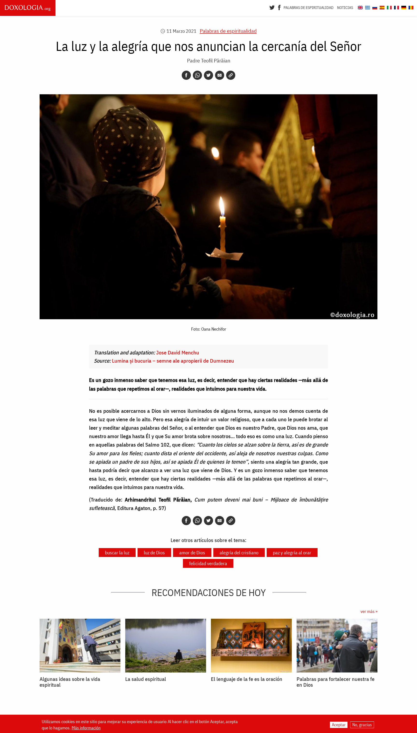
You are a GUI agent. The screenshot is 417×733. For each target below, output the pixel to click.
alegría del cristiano (239, 552)
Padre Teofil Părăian (208, 60)
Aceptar (339, 724)
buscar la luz (117, 552)
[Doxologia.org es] (381, 6)
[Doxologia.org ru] (374, 6)
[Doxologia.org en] (360, 6)
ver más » (369, 611)
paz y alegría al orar (292, 552)
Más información (86, 728)
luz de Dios (154, 552)
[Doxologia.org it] (389, 6)
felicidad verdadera (208, 563)
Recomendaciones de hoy (209, 592)
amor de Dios (192, 552)
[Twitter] (272, 7)
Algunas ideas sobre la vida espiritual (70, 682)
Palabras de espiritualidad (309, 7)
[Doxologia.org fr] (396, 6)
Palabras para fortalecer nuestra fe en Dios (336, 682)
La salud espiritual (145, 679)
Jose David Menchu (177, 352)
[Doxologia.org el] (367, 6)
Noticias (345, 7)
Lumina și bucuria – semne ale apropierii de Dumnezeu (173, 360)
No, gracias (362, 724)
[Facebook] (279, 7)
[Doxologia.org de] (403, 6)
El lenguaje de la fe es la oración (246, 679)
